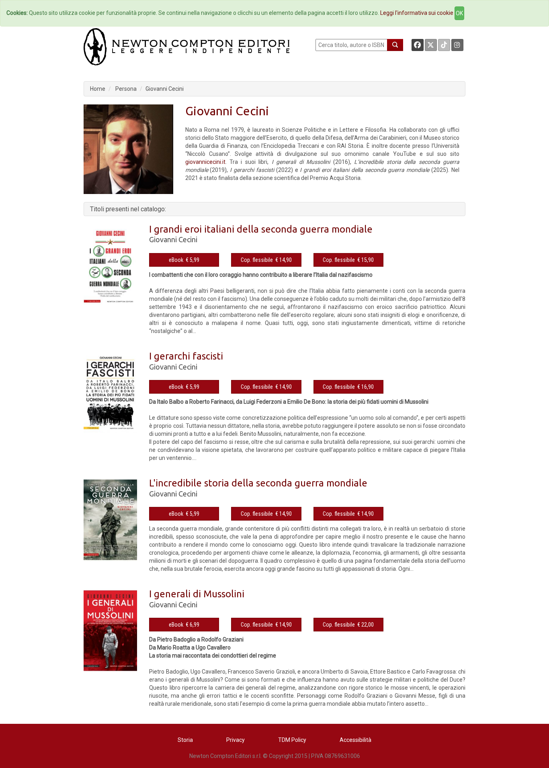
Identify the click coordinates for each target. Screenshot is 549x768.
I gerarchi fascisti (186, 356)
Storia (185, 740)
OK (459, 13)
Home (97, 89)
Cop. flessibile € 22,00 (348, 624)
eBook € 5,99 (184, 260)
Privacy (235, 740)
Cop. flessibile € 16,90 (348, 387)
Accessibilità (355, 740)
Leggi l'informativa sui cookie (416, 13)
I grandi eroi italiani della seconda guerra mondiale (261, 229)
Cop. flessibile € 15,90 (348, 260)
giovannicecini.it (205, 162)
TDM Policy (292, 740)
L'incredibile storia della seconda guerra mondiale (258, 483)
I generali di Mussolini (196, 593)
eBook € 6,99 (184, 624)
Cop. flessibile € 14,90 (266, 260)
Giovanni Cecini (164, 89)
